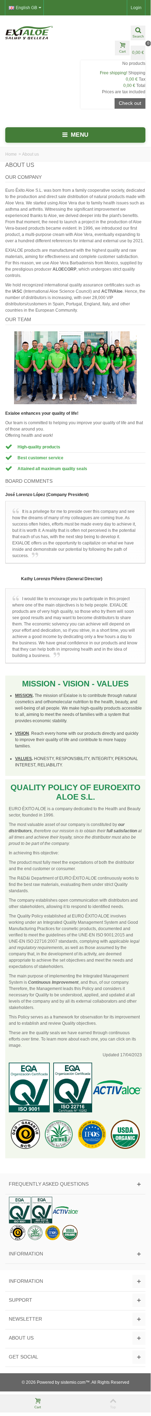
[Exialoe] (37, 33)
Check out (130, 103)
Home (11, 154)
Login (136, 7)
